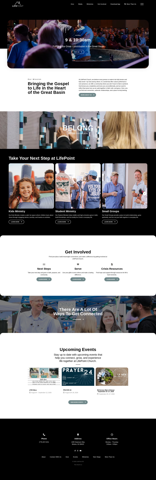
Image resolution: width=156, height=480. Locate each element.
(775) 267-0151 (44, 442)
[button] (142, 4)
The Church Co (78, 464)
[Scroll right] (144, 193)
